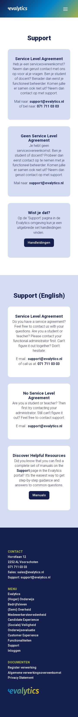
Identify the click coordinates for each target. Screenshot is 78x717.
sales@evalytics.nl (30, 572)
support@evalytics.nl (35, 577)
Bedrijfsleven (17, 604)
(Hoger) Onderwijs (21, 599)
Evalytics (14, 594)
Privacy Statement (20, 677)
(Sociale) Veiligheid (22, 625)
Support (13, 645)
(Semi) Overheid (19, 609)
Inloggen (14, 650)
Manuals (39, 495)
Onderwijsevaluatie (21, 630)
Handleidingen (39, 243)
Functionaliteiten (19, 640)
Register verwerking (22, 667)
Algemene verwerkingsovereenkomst (34, 672)
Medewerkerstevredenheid (27, 614)
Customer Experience (23, 635)
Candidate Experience (23, 619)
